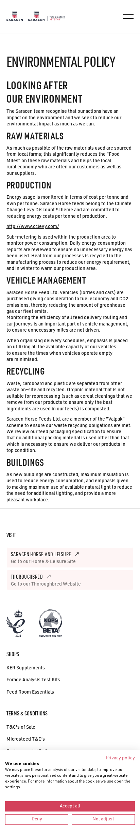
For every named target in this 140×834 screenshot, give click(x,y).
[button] (128, 16)
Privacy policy (120, 758)
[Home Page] (14, 16)
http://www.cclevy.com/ (32, 227)
